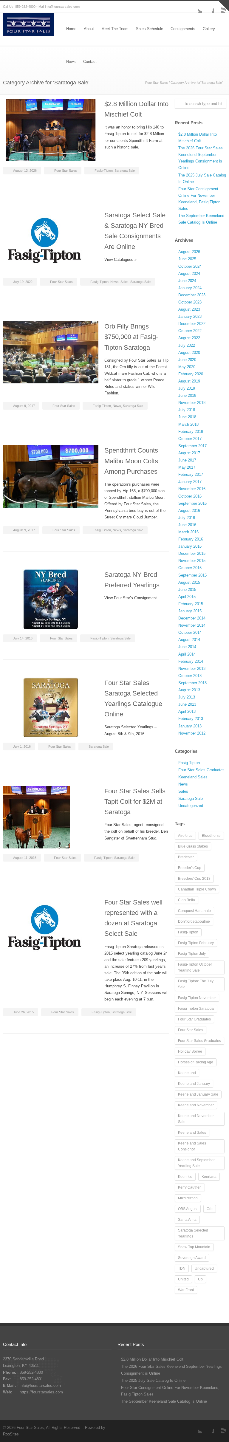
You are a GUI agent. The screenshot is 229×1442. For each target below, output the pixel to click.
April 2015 (187, 596)
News (114, 282)
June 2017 (187, 460)
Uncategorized (190, 805)
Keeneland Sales (193, 777)
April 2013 (187, 711)
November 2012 (191, 733)
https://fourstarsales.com (41, 1392)
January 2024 (190, 288)
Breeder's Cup (189, 868)
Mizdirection (188, 1198)
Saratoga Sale (124, 170)
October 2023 (190, 302)
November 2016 (191, 489)
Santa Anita (187, 1220)
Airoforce (185, 836)
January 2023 (190, 316)
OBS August (187, 1209)
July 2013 (186, 697)
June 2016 (187, 525)
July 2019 (186, 388)
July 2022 (186, 345)
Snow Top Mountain (194, 1247)
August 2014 (189, 639)
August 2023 (189, 309)
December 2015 (191, 553)
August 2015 (189, 582)
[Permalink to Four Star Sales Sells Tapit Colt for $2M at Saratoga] (50, 817)
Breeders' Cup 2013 (194, 878)
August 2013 (189, 690)
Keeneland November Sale (196, 1119)
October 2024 (190, 266)
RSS (220, 1427)
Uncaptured (204, 1268)
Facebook (208, 7)
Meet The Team (115, 29)
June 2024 (187, 280)
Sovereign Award (192, 1258)
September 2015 (192, 575)
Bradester (186, 857)
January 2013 (190, 726)
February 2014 (190, 661)
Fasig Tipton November (197, 998)
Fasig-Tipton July (192, 954)
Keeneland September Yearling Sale (196, 1163)
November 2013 (191, 668)
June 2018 (187, 417)
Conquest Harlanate (194, 911)
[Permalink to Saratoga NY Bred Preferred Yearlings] (50, 599)
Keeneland (187, 1073)
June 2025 (187, 259)
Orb (210, 1209)
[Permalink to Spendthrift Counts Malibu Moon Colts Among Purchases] (50, 476)
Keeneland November (196, 1105)
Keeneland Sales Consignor (192, 1146)
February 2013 (190, 718)
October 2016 (190, 496)
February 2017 (190, 474)
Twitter (196, 7)
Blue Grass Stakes (193, 846)
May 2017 (186, 467)
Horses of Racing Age (195, 1062)
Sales (124, 282)
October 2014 (190, 632)
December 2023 (191, 295)
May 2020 (186, 367)
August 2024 (189, 273)
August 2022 (189, 338)
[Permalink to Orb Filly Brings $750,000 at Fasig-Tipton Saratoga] (50, 352)
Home (71, 29)
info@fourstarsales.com (62, 6)
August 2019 (189, 381)
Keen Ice (185, 1177)
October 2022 (190, 331)
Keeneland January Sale (198, 1094)
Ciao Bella (186, 900)
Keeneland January (194, 1084)
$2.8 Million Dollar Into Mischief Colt (152, 1359)
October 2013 (190, 675)
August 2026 (189, 252)
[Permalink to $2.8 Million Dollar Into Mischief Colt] (50, 130)
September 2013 (192, 683)
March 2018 (188, 424)
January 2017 (190, 481)
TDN (181, 1268)
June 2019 (187, 395)
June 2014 (187, 647)
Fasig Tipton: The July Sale (195, 984)
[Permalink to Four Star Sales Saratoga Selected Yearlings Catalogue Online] (50, 707)
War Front (186, 1290)
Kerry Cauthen (190, 1187)
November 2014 (191, 625)
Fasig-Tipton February (196, 943)
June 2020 (187, 359)
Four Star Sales (156, 82)
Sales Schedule (149, 29)
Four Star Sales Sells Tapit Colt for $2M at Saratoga (134, 801)
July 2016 (186, 517)
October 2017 (190, 438)
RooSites (11, 1434)
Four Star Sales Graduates (201, 770)
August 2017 (189, 453)
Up (200, 1279)
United (183, 1279)
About (89, 29)
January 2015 (190, 611)
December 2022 (191, 323)
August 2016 (189, 510)
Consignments (183, 29)
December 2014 (191, 618)
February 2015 (190, 604)
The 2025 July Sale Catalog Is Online (153, 1380)
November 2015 (191, 560)
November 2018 (191, 402)
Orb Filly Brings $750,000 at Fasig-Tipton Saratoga (131, 337)
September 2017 (192, 446)
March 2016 (188, 532)
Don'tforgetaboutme (194, 921)
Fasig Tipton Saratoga (196, 1008)
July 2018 (186, 410)
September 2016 (192, 503)
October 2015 (190, 568)
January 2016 (190, 546)
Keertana (209, 1177)
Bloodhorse (211, 836)
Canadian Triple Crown (197, 889)
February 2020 (190, 374)
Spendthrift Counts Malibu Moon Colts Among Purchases (131, 461)
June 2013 (187, 704)
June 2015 (187, 589)
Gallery (209, 29)
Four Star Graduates (194, 1019)
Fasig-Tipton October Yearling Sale (195, 967)
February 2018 (190, 431)
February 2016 (190, 539)
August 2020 (189, 352)
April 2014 (187, 654)
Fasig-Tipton (104, 170)
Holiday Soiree (190, 1051)
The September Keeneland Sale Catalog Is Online (164, 1401)
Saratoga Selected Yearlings (193, 1233)
